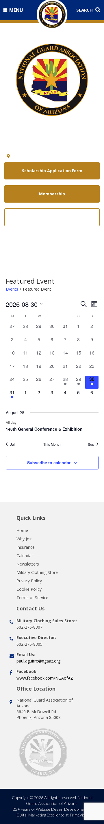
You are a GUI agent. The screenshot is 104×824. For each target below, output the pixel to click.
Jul (12, 444)
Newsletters (27, 564)
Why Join (24, 539)
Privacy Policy (29, 580)
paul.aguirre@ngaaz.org (38, 661)
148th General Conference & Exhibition (44, 429)
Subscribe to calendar (48, 462)
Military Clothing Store (37, 572)
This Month (52, 444)
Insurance (25, 547)
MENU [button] (16, 10)
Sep (91, 444)
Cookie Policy (29, 589)
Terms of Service (32, 597)
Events (12, 289)
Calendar (24, 555)
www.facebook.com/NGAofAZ (44, 678)
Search (85, 10)
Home (22, 530)
